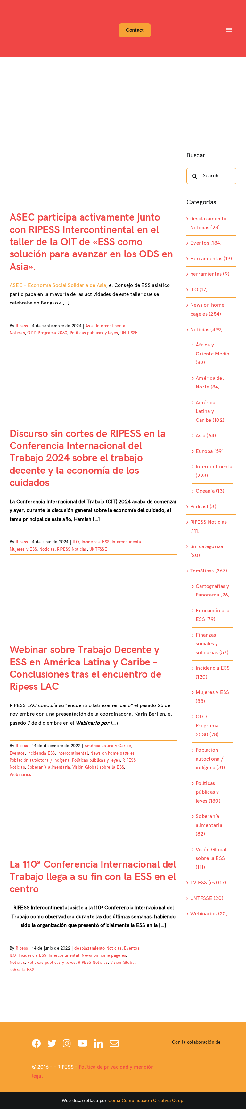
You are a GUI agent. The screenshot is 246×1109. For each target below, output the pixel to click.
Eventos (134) (206, 243)
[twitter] (51, 1043)
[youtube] (83, 1043)
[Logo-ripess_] (28, 6)
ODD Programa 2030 (47, 333)
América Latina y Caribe (108, 745)
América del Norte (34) (210, 382)
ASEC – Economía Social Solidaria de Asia (58, 285)
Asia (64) (206, 436)
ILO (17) (199, 290)
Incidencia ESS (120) (213, 672)
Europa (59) (210, 451)
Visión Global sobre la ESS (98, 767)
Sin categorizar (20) (208, 551)
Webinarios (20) (209, 914)
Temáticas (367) (208, 571)
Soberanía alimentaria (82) (209, 825)
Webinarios (20, 774)
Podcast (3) (203, 507)
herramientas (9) (209, 274)
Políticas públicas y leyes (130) (208, 792)
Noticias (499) (206, 330)
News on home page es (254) (207, 309)
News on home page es (112, 753)
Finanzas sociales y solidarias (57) (212, 644)
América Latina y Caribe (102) (210, 411)
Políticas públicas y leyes (94, 333)
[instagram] (67, 1043)
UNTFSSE (129, 333)
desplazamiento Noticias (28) (208, 223)
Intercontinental (111, 326)
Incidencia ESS (95, 542)
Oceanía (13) (210, 491)
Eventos (17, 753)
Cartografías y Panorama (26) (213, 590)
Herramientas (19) (211, 259)
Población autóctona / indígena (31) (210, 759)
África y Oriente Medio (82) (212, 354)
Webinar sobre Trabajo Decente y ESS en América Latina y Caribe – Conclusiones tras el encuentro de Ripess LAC (85, 668)
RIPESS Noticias (72, 549)
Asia (90, 326)
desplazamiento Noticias (98, 948)
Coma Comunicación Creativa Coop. (146, 1100)
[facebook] (36, 1043)
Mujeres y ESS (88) (212, 697)
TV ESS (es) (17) (208, 883)
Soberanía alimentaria (48, 767)
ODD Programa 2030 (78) (207, 726)
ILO (76, 542)
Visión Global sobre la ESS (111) (211, 859)
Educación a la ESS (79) (212, 615)
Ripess (22, 326)
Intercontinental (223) (213, 471)
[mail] (114, 1043)
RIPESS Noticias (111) (208, 526)
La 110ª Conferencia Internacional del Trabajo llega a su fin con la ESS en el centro (93, 877)
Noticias (17, 333)
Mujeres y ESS (23, 549)
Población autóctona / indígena (40, 760)
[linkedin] (98, 1043)
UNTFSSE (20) (206, 899)
